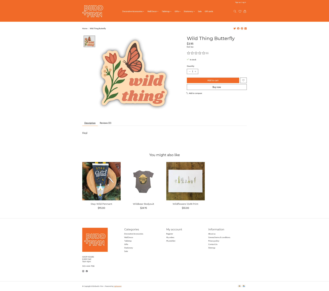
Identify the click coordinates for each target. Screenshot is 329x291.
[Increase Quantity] (195, 71)
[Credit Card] (243, 286)
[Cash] (239, 286)
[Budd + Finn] (92, 11)
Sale (200, 11)
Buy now (217, 87)
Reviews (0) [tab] (105, 123)
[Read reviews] (196, 53)
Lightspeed (117, 286)
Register (169, 234)
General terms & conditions (219, 237)
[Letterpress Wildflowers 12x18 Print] (185, 181)
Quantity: (190, 66)
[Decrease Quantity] (189, 71)
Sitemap (211, 248)
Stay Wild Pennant (101, 204)
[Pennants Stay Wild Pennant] (101, 181)
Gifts (126, 244)
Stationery (128, 248)
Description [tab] (90, 123)
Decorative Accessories (133, 234)
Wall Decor (128, 237)
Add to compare (195, 93)
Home (84, 28)
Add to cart (212, 80)
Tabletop (128, 241)
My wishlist (170, 241)
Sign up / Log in (240, 2)
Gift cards (209, 11)
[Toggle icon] (235, 11)
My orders (170, 237)
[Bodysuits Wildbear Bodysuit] (143, 181)
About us (212, 234)
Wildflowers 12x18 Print (185, 204)
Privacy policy (213, 241)
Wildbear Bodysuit (143, 204)
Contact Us (212, 244)
